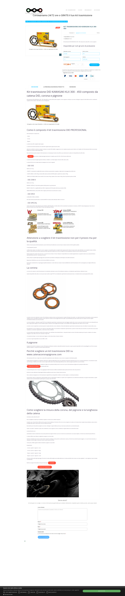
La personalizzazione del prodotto (53, 87)
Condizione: (66, 38)
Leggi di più (77, 590)
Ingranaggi (88, 10)
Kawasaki (39, 21)
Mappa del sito (48, 574)
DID (33, 144)
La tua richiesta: (41, 507)
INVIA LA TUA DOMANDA (43, 537)
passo (30, 156)
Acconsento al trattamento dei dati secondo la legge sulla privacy (52, 533)
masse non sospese (83, 318)
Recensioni (71, 32)
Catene (80, 10)
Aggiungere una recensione (81, 32)
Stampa (98, 32)
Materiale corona (67, 51)
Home (27, 21)
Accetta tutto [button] (101, 591)
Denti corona (85, 51)
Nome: (39, 521)
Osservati (94, 1)
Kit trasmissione (33, 21)
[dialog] (62, 591)
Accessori (97, 10)
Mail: (39, 526)
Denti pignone (66, 57)
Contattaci (47, 572)
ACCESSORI (52, 462)
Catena (84, 57)
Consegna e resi (48, 566)
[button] (41, 594)
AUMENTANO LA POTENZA (34, 366)
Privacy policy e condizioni (51, 568)
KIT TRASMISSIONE (70, 10)
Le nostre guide (48, 570)
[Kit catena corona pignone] (34, 11)
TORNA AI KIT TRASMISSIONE (44, 467)
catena (55, 99)
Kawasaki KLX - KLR (45, 21)
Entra (99, 1)
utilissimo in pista (38, 428)
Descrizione (34, 87)
